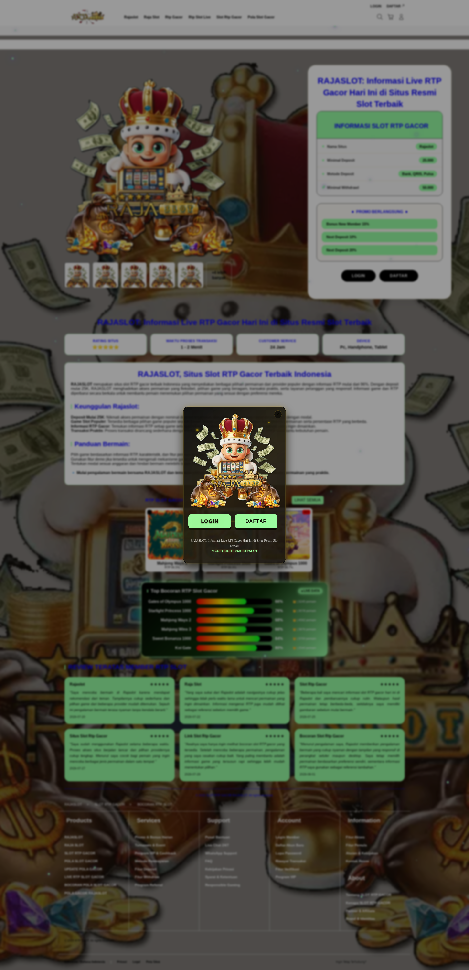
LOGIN (210, 521)
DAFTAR (256, 521)
